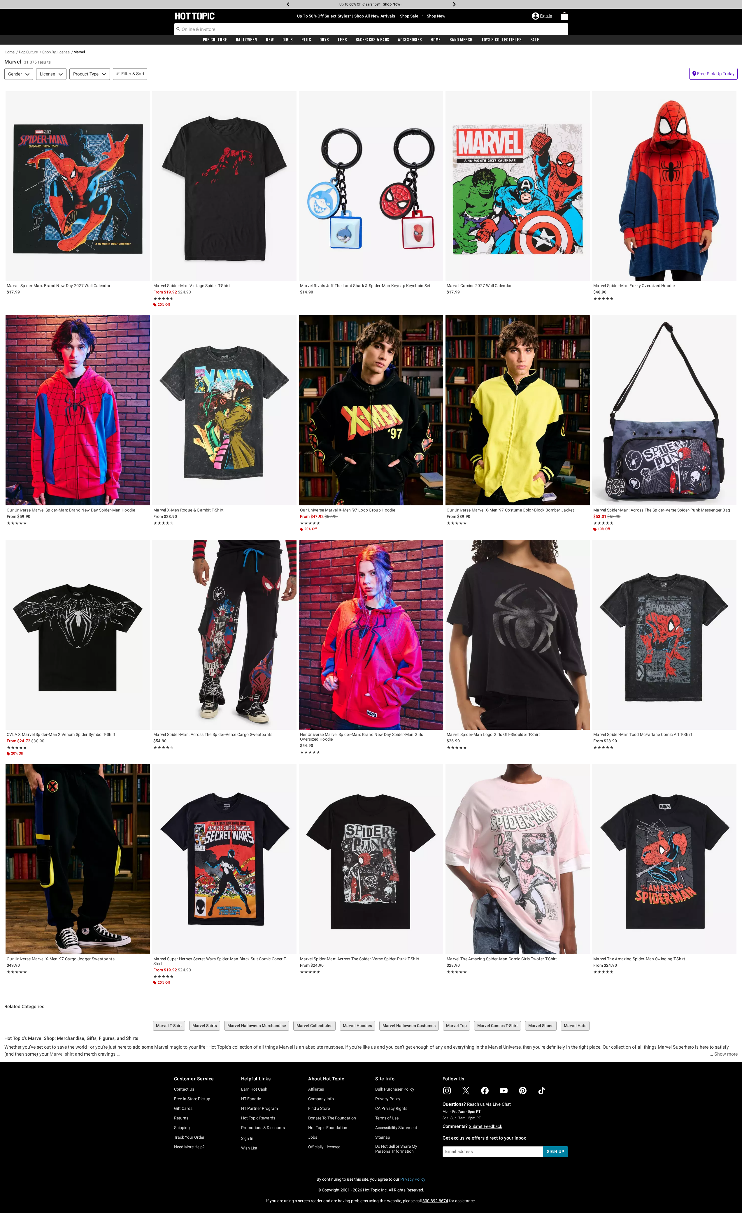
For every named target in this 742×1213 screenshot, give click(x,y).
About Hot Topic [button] (326, 1079)
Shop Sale (409, 16)
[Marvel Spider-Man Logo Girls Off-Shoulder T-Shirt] (517, 634)
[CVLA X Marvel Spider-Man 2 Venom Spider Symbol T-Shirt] (78, 634)
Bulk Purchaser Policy (394, 1089)
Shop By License (56, 52)
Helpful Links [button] (256, 1079)
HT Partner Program (259, 1108)
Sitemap (382, 1137)
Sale (534, 40)
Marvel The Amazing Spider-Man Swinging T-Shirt (639, 959)
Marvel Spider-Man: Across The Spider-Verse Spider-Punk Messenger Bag (661, 510)
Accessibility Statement (396, 1127)
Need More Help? (189, 1147)
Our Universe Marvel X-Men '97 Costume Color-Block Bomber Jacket (510, 510)
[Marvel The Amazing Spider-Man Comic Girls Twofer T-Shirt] (517, 859)
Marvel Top (456, 1025)
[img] (447, 1090)
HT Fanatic (251, 1098)
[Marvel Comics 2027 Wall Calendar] (517, 186)
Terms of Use (387, 1118)
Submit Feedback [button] (485, 1126)
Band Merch (461, 40)
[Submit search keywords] (178, 29)
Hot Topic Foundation (327, 1127)
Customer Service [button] (194, 1079)
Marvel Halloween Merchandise (256, 1025)
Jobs (312, 1137)
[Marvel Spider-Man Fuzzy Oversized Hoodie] (664, 186)
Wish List (249, 1148)
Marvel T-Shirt (169, 1025)
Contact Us (184, 1089)
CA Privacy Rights (391, 1108)
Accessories (410, 40)
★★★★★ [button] (162, 298)
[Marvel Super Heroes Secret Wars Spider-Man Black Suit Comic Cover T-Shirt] (224, 859)
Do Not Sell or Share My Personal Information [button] (396, 1149)
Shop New (436, 16)
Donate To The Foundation (332, 1118)
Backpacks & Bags (373, 40)
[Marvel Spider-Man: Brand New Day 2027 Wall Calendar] (78, 186)
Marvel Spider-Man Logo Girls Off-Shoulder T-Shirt (493, 734)
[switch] (713, 74)
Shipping (182, 1127)
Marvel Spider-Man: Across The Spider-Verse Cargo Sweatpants (213, 734)
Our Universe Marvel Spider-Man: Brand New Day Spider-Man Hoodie (71, 510)
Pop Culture (215, 40)
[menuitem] (564, 16)
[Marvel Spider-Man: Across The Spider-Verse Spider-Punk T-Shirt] (371, 859)
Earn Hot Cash (254, 1089)
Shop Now (388, 4)
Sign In (247, 1138)
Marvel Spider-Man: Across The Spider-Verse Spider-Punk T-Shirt (360, 959)
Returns (181, 1118)
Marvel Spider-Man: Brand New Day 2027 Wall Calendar (58, 285)
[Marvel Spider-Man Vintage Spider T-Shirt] (224, 186)
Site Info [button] (384, 1079)
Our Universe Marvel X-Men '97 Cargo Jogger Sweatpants (61, 959)
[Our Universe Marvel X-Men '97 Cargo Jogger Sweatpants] (78, 859)
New (269, 40)
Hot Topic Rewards (258, 1118)
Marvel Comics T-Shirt (497, 1025)
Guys (324, 40)
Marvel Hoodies (357, 1025)
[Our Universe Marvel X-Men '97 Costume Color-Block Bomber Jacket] (517, 410)
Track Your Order (189, 1137)
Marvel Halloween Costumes (409, 1025)
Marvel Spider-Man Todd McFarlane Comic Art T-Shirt (642, 734)
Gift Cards (183, 1108)
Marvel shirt (62, 1054)
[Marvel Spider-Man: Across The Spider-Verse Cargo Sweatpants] (224, 634)
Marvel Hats (575, 1025)
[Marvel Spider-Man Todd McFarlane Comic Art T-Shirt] (664, 634)
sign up (555, 1151)
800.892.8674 (435, 1200)
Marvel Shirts (204, 1025)
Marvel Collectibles (314, 1025)
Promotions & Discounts (263, 1127)
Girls (288, 40)
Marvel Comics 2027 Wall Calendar (479, 285)
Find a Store (319, 1108)
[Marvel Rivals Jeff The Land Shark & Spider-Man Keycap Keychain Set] (371, 186)
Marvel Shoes (540, 1025)
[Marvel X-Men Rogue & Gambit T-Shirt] (224, 410)
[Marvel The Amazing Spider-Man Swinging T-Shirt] (664, 859)
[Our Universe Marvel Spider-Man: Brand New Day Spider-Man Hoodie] (78, 410)
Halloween (246, 40)
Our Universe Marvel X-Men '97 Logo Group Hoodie (347, 510)
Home (436, 40)
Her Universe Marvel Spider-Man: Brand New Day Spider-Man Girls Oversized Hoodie (361, 736)
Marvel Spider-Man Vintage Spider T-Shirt (191, 285)
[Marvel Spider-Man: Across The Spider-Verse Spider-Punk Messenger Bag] (664, 410)
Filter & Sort (132, 73)
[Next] (454, 4)
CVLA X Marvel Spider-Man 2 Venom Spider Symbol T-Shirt (61, 734)
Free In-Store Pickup (192, 1098)
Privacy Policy (387, 1098)
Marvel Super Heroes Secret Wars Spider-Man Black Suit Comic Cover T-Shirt (220, 961)
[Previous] (288, 4)
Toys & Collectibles (501, 40)
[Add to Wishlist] (144, 97)
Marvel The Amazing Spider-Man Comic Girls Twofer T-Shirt (502, 959)
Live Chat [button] (502, 1104)
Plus (306, 40)
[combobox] (371, 29)
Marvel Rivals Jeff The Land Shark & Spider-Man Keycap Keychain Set (365, 285)
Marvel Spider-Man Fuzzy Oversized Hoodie (634, 285)
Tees (342, 40)
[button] (542, 16)
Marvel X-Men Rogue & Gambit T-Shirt (188, 510)
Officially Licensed (324, 1147)
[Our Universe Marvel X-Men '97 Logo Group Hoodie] (371, 410)
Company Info (321, 1098)
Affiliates (316, 1089)
